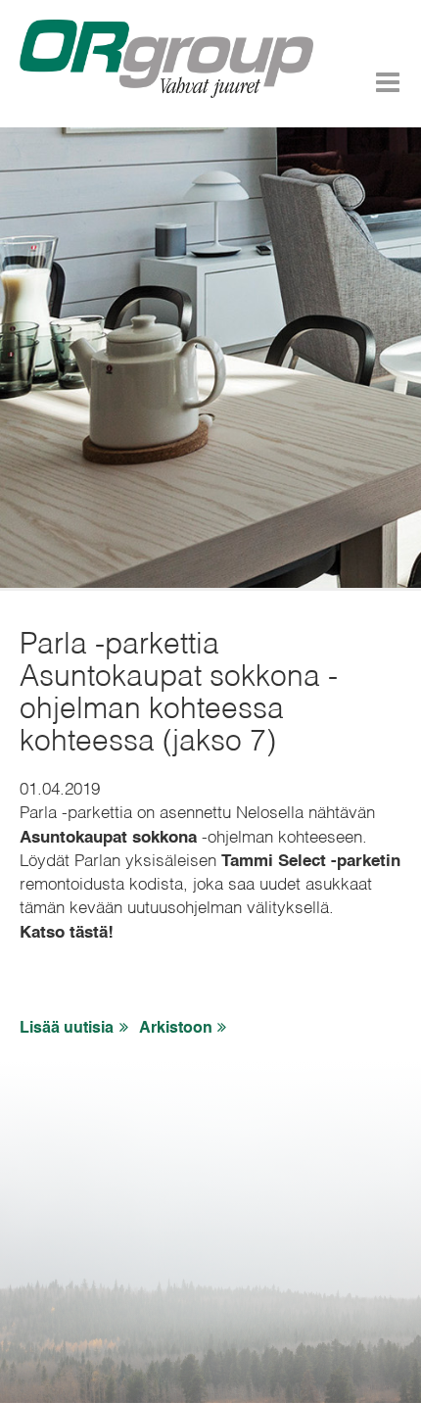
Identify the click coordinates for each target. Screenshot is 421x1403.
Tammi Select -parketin (310, 861)
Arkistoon (175, 1029)
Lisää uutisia (67, 1029)
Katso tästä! (67, 933)
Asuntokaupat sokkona (108, 838)
